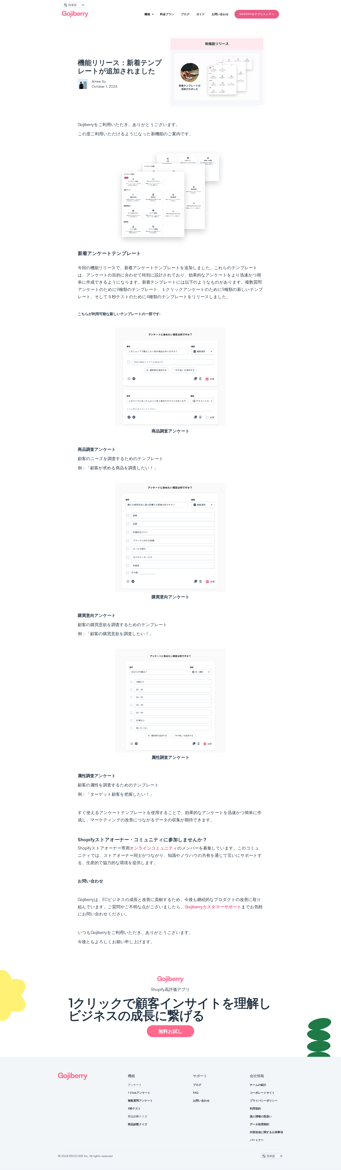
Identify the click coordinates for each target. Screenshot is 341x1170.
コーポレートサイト (262, 1092)
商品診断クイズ (137, 1124)
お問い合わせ (220, 14)
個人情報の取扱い (261, 1116)
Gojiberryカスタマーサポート (213, 906)
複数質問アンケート (140, 1100)
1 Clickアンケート (139, 1092)
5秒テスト (134, 1108)
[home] (75, 14)
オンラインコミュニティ (153, 848)
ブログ (185, 14)
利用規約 (255, 1108)
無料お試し (170, 1031)
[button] (147, 14)
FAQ (195, 1092)
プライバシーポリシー (263, 1100)
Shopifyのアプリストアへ (256, 14)
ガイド (200, 14)
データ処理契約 (259, 1124)
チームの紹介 (258, 1084)
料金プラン (167, 14)
